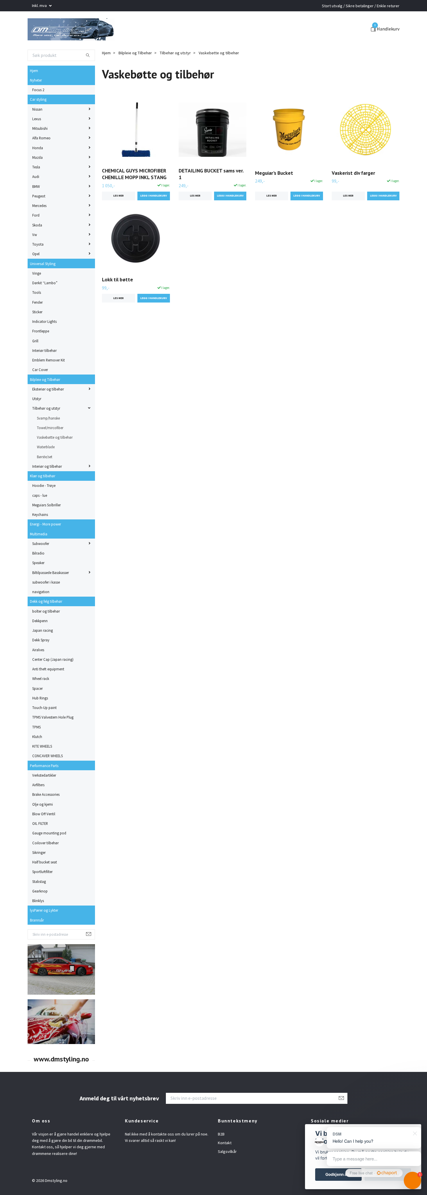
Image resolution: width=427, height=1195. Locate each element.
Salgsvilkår (227, 1171)
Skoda (37, 244)
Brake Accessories (46, 814)
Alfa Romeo (41, 158)
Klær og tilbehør (42, 496)
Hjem (34, 90)
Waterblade (46, 467)
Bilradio (38, 573)
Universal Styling (42, 283)
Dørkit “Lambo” (45, 302)
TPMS (36, 746)
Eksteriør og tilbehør (48, 409)
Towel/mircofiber (50, 447)
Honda (37, 167)
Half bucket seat (44, 882)
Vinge (36, 293)
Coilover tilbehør (45, 862)
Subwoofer (40, 563)
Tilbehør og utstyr (46, 428)
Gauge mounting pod (49, 853)
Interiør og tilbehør (47, 486)
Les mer (118, 215)
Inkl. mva (40, 5)
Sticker (37, 332)
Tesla (36, 187)
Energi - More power (45, 544)
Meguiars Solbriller (46, 525)
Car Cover (40, 389)
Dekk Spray (40, 660)
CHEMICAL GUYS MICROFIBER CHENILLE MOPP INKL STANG (134, 194)
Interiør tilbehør (44, 370)
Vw (34, 254)
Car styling (38, 119)
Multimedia (38, 553)
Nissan (37, 129)
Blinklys (38, 920)
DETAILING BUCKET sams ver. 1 (211, 194)
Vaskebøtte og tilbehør (55, 457)
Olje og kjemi (42, 824)
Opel (36, 273)
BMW (36, 206)
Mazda (37, 177)
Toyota (38, 264)
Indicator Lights (44, 341)
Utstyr (36, 418)
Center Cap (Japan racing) (52, 679)
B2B (221, 1153)
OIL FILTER (40, 843)
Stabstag (39, 901)
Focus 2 (38, 109)
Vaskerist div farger (353, 192)
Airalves (38, 669)
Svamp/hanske (48, 437)
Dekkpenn (40, 640)
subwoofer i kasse (46, 602)
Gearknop (40, 911)
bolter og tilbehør (46, 631)
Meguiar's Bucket (274, 192)
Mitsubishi (40, 148)
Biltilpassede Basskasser (50, 592)
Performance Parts (44, 785)
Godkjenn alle (338, 1174)
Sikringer (39, 872)
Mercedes (39, 225)
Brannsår (37, 939)
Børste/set (44, 476)
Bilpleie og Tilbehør (45, 399)
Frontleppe (40, 351)
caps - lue (39, 515)
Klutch (37, 756)
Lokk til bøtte (117, 299)
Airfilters (38, 804)
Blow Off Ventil (43, 834)
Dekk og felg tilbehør (46, 621)
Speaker (38, 582)
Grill (35, 360)
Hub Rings (40, 718)
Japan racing (42, 650)
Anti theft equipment (48, 689)
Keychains (40, 534)
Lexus (36, 138)
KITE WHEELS (42, 766)
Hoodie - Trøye (43, 505)
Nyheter (36, 100)
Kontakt (225, 1162)
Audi (35, 196)
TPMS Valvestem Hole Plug (52, 737)
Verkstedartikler (44, 795)
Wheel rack (40, 698)
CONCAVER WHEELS (47, 775)
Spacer (37, 708)
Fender (37, 322)
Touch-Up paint (44, 727)
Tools (36, 312)
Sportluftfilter (42, 891)
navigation (40, 611)
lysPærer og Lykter (44, 930)
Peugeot (38, 216)
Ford (36, 235)
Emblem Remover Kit (48, 380)
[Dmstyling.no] (111, 39)
